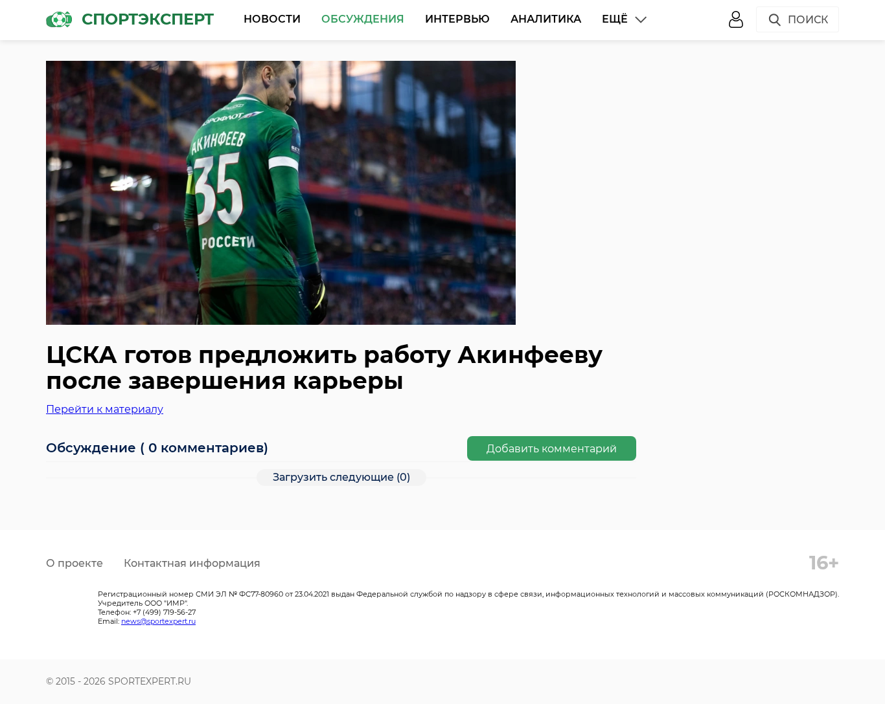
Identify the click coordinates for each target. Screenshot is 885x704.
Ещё (615, 19)
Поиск (808, 20)
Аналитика (546, 19)
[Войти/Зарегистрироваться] (736, 19)
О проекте (74, 563)
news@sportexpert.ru (158, 621)
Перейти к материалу (104, 409)
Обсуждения (362, 19)
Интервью (457, 19)
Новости (272, 19)
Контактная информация (192, 563)
